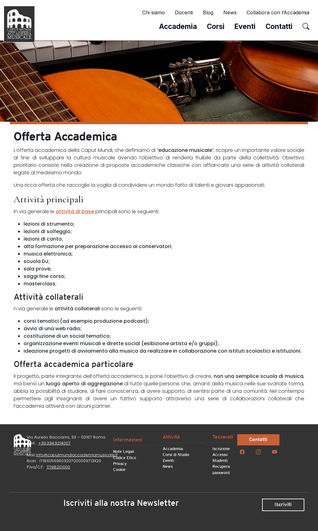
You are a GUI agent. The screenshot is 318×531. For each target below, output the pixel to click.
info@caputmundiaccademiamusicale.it (76, 455)
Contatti (279, 26)
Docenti (184, 12)
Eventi (245, 26)
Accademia (178, 26)
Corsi (216, 26)
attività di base (75, 211)
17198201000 (58, 467)
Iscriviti (283, 504)
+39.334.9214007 (54, 443)
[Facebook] (242, 452)
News (230, 12)
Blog (208, 12)
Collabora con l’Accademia (278, 12)
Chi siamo (153, 12)
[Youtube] (274, 452)
